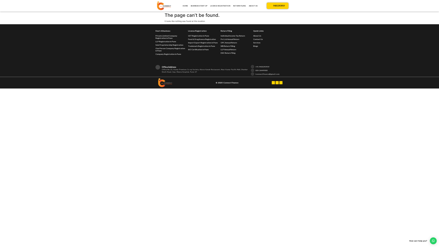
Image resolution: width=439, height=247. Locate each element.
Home (185, 6)
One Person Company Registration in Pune (170, 49)
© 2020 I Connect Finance (227, 83)
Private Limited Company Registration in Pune (166, 37)
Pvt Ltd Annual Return (230, 39)
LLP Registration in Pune (165, 41)
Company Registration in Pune (168, 54)
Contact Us (258, 39)
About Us (253, 6)
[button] (277, 6)
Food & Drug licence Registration (202, 39)
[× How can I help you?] (433, 240)
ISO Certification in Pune (198, 49)
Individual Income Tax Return (233, 36)
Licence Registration (220, 6)
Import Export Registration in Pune (203, 43)
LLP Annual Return (228, 49)
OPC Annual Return (229, 43)
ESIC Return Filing (228, 53)
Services (256, 43)
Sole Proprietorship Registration (169, 45)
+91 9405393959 (262, 67)
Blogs (255, 46)
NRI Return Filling (228, 46)
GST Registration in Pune (198, 36)
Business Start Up (199, 6)
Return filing (239, 6)
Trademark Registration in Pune (201, 46)
